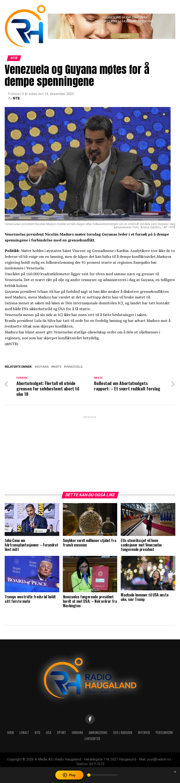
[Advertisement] (90, 452)
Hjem (10, 732)
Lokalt (24, 732)
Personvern (164, 732)
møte (57, 366)
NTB (16, 98)
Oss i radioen (122, 732)
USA (48, 732)
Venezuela (74, 366)
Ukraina (77, 732)
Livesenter (92, 738)
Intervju (144, 732)
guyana (43, 366)
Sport (61, 732)
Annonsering (98, 732)
